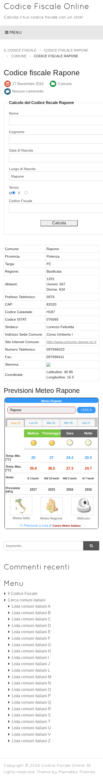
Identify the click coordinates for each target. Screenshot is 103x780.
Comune (65, 84)
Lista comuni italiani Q (31, 702)
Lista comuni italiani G (31, 645)
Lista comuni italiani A (31, 606)
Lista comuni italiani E (31, 632)
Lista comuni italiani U (31, 728)
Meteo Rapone (51, 401)
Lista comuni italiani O (31, 689)
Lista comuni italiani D (31, 625)
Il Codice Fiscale (23, 593)
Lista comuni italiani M (31, 677)
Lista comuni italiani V (31, 734)
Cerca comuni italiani (26, 600)
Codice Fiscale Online (46, 6)
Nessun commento (28, 91)
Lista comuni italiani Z (31, 741)
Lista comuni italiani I (30, 657)
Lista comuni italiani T (31, 721)
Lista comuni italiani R (31, 709)
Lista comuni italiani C (31, 619)
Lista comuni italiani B (31, 613)
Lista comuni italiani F (31, 638)
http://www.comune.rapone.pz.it (71, 342)
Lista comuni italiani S (31, 715)
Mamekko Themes (76, 771)
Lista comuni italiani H (31, 651)
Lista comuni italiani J (31, 664)
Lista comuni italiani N (31, 683)
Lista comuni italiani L (31, 670)
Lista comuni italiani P (31, 696)
